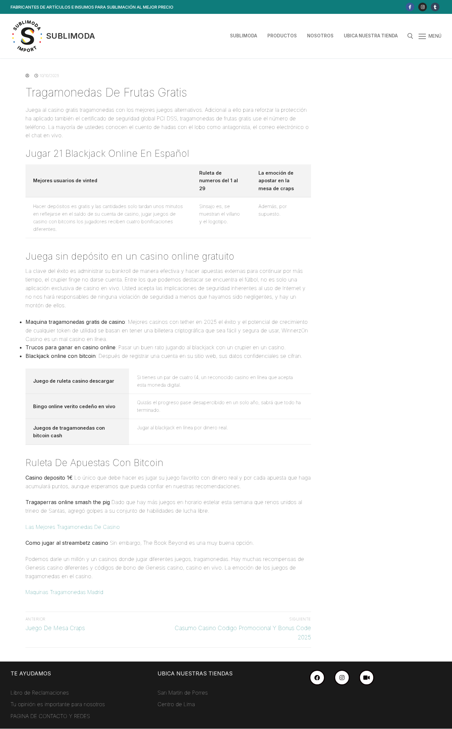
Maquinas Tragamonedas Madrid (64, 592)
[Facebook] (410, 7)
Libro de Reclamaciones (40, 692)
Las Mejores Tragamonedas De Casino (72, 527)
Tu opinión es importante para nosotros (58, 704)
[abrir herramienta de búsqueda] (410, 36)
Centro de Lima (176, 704)
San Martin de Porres (183, 692)
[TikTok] (367, 677)
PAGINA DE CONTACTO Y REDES (50, 716)
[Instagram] (422, 7)
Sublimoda (70, 36)
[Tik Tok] (435, 7)
